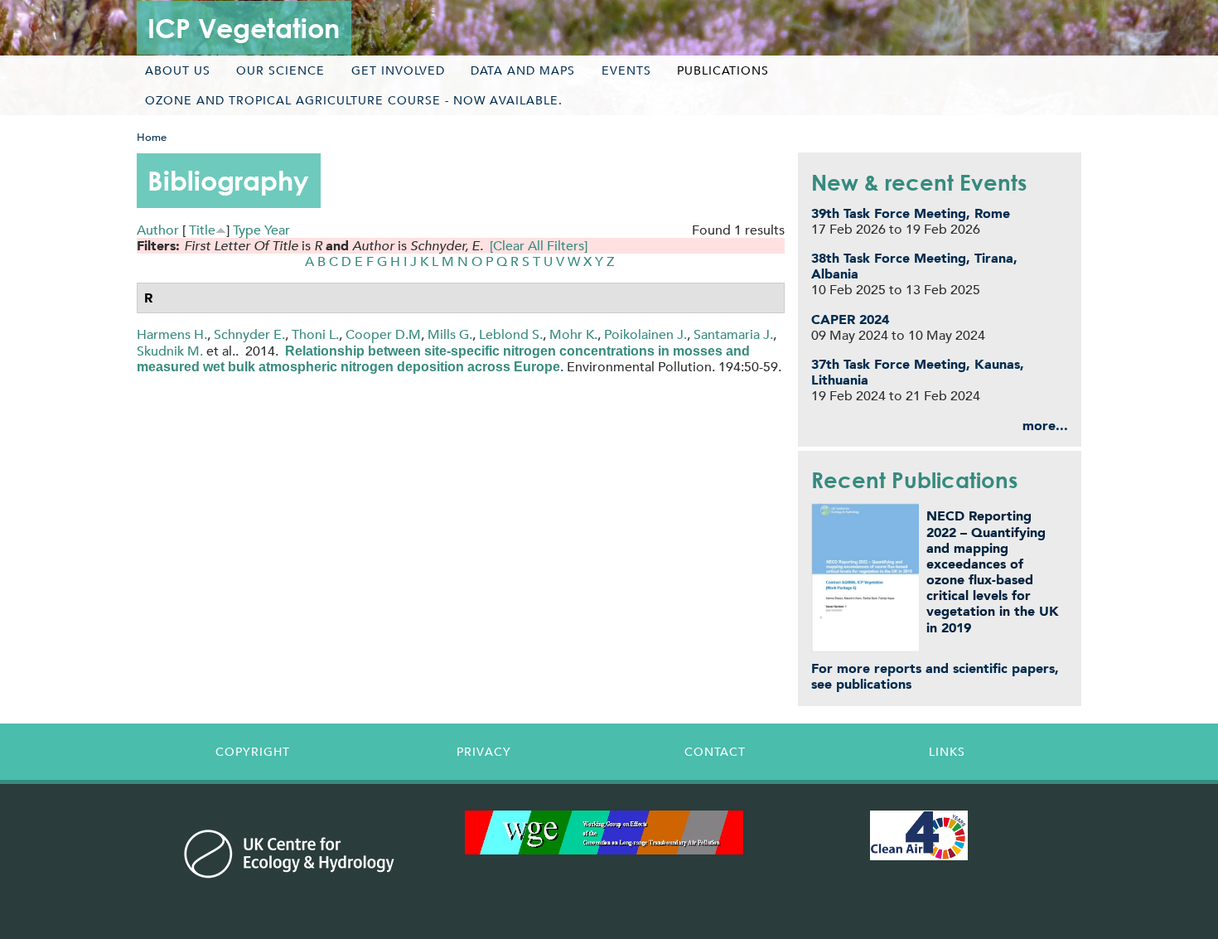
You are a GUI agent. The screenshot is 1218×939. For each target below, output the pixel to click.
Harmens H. (172, 334)
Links (947, 751)
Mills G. (450, 334)
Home (152, 137)
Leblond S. (511, 334)
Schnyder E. (249, 334)
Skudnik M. (170, 351)
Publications (723, 70)
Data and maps (523, 70)
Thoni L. (315, 334)
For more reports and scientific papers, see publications (935, 676)
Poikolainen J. (645, 334)
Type (247, 230)
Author (158, 230)
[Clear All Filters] (538, 245)
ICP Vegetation (243, 28)
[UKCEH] (289, 854)
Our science (280, 70)
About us (177, 70)
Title (202, 230)
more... (1045, 425)
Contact (715, 751)
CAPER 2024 (850, 319)
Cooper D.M (383, 334)
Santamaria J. (733, 334)
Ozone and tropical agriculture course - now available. (354, 100)
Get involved (398, 70)
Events (626, 70)
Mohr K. (573, 334)
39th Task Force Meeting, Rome (910, 213)
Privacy (484, 751)
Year (277, 230)
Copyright (252, 751)
